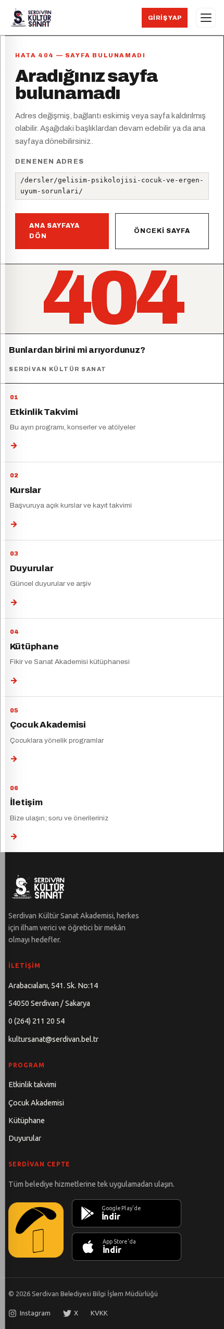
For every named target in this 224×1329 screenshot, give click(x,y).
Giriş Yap (165, 18)
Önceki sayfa (162, 231)
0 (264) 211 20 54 (36, 1021)
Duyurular (24, 1138)
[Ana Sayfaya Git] (31, 17)
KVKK (99, 1312)
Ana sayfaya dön (54, 231)
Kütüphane (26, 1120)
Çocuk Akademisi (36, 1103)
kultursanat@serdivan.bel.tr (53, 1039)
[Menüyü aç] (206, 18)
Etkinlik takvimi (32, 1084)
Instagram (35, 1312)
